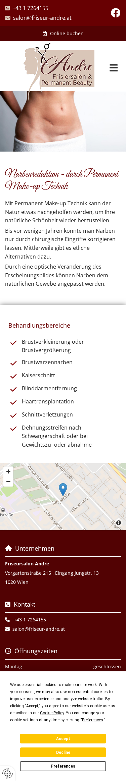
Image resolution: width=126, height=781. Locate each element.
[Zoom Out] (8, 482)
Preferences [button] (92, 720)
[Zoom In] (8, 471)
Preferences (63, 766)
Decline (63, 752)
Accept (63, 738)
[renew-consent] (7, 773)
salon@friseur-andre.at (42, 17)
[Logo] (59, 73)
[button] (63, 33)
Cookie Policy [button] (52, 713)
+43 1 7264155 (30, 8)
